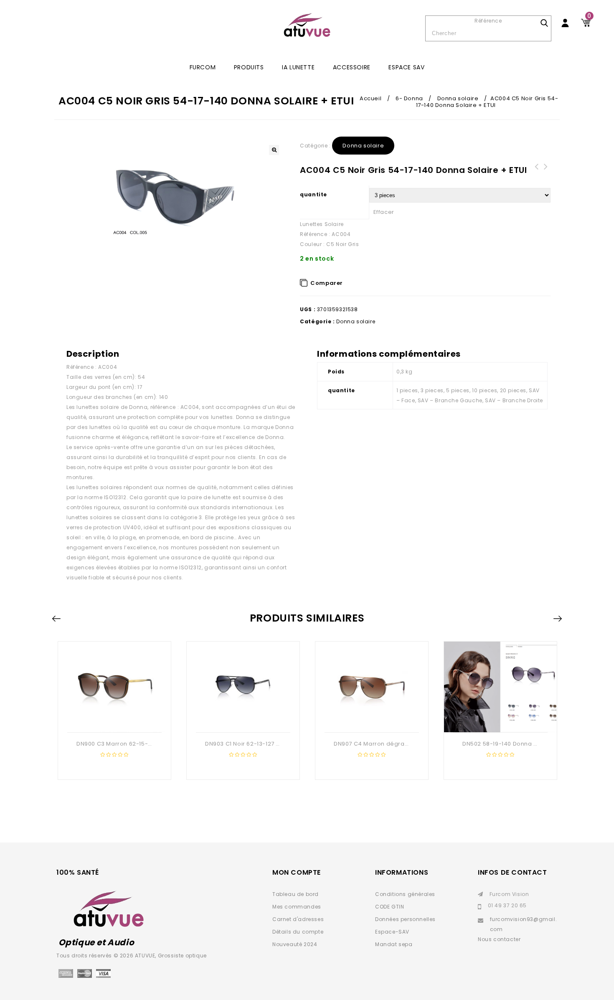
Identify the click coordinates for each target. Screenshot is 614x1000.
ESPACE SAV (406, 67)
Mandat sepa (394, 944)
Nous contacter (499, 939)
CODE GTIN (389, 906)
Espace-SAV (392, 931)
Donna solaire (458, 98)
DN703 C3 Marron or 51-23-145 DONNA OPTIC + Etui (546, 177)
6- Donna (409, 98)
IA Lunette (298, 67)
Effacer (383, 212)
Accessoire (351, 67)
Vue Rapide (114, 719)
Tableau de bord (295, 894)
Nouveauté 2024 (294, 944)
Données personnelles (405, 919)
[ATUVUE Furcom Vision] (307, 25)
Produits (249, 67)
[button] (274, 150)
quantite (313, 194)
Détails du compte (297, 931)
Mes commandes (296, 906)
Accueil (370, 98)
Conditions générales (405, 894)
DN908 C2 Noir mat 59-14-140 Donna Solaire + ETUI (536, 177)
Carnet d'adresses (298, 919)
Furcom (203, 67)
